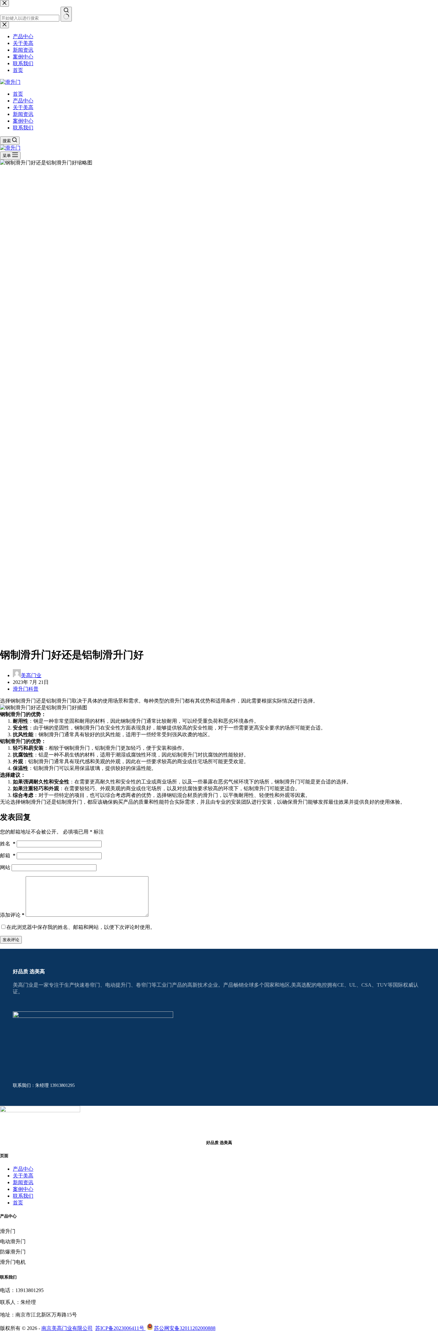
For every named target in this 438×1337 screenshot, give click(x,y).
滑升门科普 (25, 689)
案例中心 (23, 121)
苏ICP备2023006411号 (120, 1328)
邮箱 (7, 855)
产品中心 (23, 100)
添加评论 (12, 915)
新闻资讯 (23, 114)
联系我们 (23, 127)
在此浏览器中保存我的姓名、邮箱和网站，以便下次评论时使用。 (80, 927)
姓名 (7, 843)
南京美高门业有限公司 (67, 1328)
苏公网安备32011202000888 (184, 1328)
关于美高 (23, 107)
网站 (5, 867)
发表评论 (11, 939)
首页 (18, 94)
